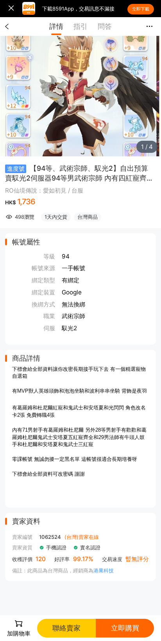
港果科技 (103, 570)
